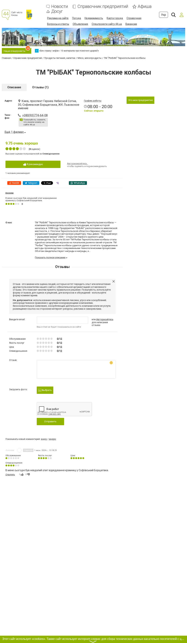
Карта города (115, 18)
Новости (59, 6)
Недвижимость (94, 18)
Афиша (145, 6)
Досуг (57, 11)
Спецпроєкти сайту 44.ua (107, 24)
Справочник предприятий (102, 6)
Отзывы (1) (40, 87)
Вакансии (131, 24)
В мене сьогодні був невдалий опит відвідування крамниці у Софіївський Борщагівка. (31, 199)
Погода (76, 18)
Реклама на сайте (57, 18)
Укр (163, 14)
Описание (14, 87)
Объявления (80, 24)
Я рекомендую (34, 164)
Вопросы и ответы (58, 24)
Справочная (134, 18)
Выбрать (46, 390)
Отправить (50, 421)
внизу (44, 439)
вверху (52, 439)
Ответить (10, 474)
